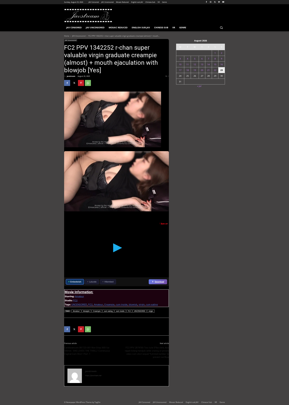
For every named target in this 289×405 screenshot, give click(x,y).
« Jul (199, 86)
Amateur (79, 296)
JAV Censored (144, 402)
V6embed (108, 281)
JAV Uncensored (78, 36)
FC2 (75, 300)
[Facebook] (206, 2)
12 (195, 64)
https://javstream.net (93, 375)
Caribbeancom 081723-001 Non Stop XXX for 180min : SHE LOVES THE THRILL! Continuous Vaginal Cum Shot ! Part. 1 (87, 350)
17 (180, 70)
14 (208, 64)
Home (66, 36)
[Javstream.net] (88, 15)
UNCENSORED (79, 304)
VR (216, 402)
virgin (142, 304)
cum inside (121, 304)
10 (180, 64)
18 (187, 70)
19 (195, 70)
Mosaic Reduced (176, 402)
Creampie (109, 304)
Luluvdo (92, 281)
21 (208, 70)
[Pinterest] (81, 83)
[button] (221, 27)
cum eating (152, 304)
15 (215, 64)
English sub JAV (192, 402)
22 (215, 70)
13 (202, 64)
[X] (215, 2)
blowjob (133, 304)
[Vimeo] (219, 2)
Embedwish (75, 281)
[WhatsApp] (88, 83)
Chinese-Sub (206, 402)
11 (187, 64)
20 (202, 70)
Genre (222, 402)
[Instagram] (210, 2)
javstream (71, 76)
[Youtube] (223, 2)
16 (221, 64)
